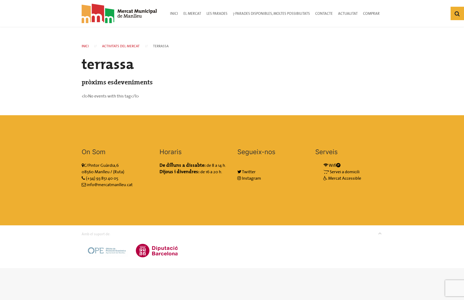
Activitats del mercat (121, 46)
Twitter (248, 171)
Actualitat (348, 13)
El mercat (192, 13)
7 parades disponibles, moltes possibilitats (271, 13)
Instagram (251, 178)
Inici (174, 13)
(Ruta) (118, 171)
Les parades (216, 13)
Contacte (324, 13)
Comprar (371, 13)
